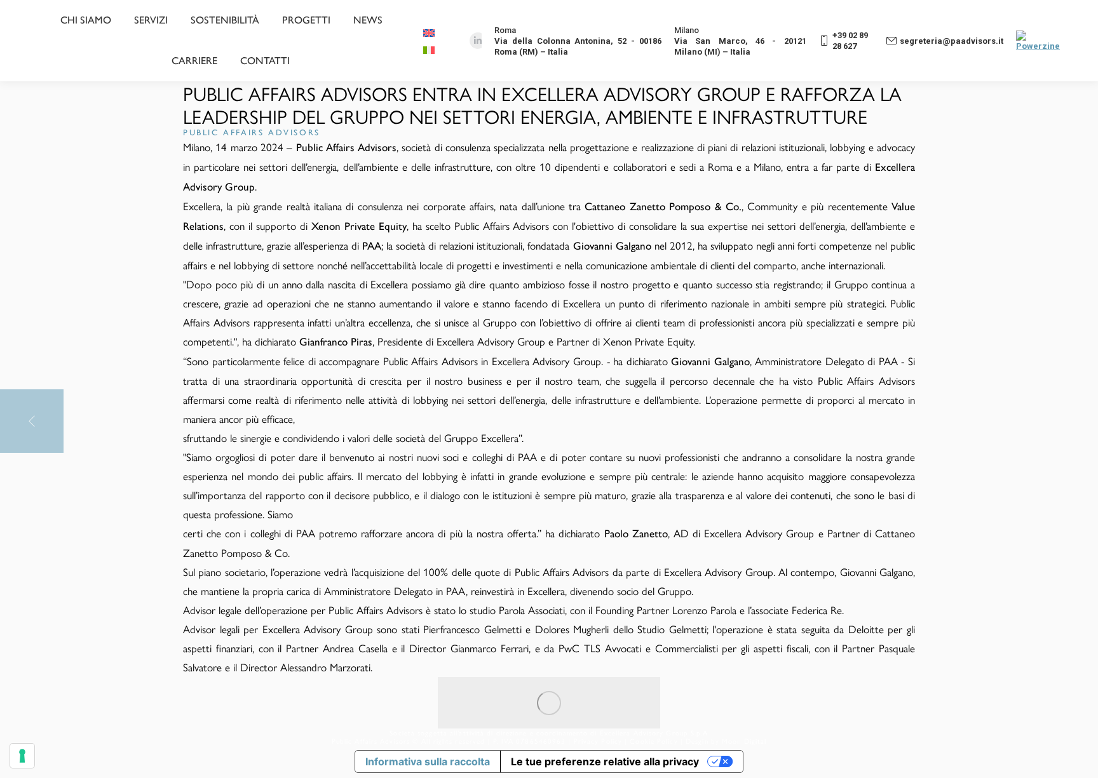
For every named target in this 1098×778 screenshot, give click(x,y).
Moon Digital (744, 741)
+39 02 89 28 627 (850, 40)
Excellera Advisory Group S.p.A (654, 732)
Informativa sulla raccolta (427, 761)
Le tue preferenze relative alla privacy (605, 761)
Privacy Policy (598, 741)
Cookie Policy (653, 741)
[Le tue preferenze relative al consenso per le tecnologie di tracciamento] (22, 756)
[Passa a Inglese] (430, 32)
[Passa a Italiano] (430, 49)
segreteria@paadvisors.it (951, 41)
